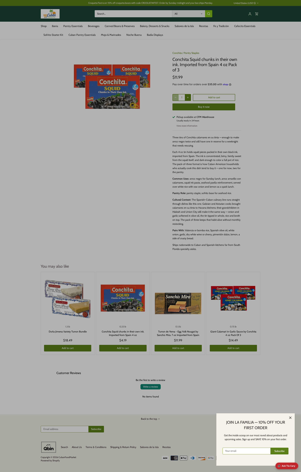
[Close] (290, 417)
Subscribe (279, 451)
